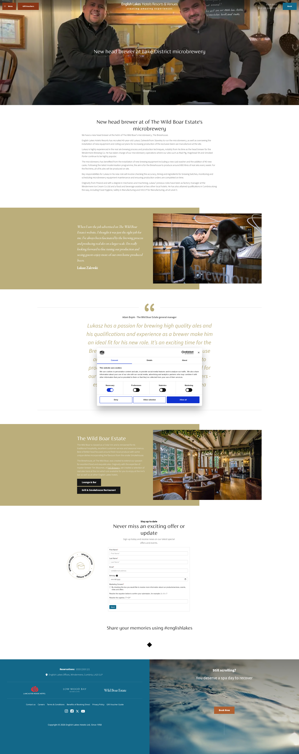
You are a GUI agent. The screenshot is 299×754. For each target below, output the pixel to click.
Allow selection (149, 400)
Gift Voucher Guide (115, 704)
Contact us (31, 704)
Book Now (224, 710)
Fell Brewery (114, 467)
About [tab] (184, 360)
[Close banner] (198, 352)
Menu (10, 6)
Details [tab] (149, 360)
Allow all (183, 400)
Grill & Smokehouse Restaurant (99, 490)
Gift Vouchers (28, 6)
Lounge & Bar (89, 482)
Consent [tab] (114, 360)
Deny (116, 400)
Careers (41, 704)
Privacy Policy (98, 704)
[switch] (136, 390)
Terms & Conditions (55, 704)
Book (289, 6)
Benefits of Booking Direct (78, 704)
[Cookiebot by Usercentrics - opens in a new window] (183, 352)
